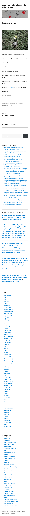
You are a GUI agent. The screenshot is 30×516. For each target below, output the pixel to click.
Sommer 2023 (8, 487)
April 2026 (7, 303)
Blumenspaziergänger (10, 442)
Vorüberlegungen (9, 493)
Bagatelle (11, 87)
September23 (8, 485)
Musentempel (8, 471)
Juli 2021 (6, 412)
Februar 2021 (7, 422)
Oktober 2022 (8, 385)
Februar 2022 (8, 402)
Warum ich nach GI (9, 495)
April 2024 (7, 350)
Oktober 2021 (8, 406)
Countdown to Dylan (10, 448)
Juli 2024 (6, 344)
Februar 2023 (7, 377)
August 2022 (7, 389)
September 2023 (8, 365)
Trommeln (7, 489)
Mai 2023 (6, 371)
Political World (8, 477)
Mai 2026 (6, 301)
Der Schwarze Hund (9, 456)
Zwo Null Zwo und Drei (10, 505)
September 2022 (8, 387)
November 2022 (8, 383)
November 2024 (8, 336)
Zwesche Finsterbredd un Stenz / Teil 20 (12, 200)
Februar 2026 (8, 307)
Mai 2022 (6, 395)
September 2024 (8, 340)
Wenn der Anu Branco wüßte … (13, 219)
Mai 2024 (6, 348)
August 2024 (7, 342)
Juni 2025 (6, 322)
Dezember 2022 (8, 381)
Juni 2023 (6, 369)
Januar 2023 (7, 379)
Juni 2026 (6, 299)
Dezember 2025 (8, 309)
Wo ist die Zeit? (8, 497)
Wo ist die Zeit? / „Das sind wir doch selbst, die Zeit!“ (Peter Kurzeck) (13, 267)
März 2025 (7, 328)
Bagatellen (5, 105)
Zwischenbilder (8, 503)
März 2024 (7, 352)
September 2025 (8, 315)
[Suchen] (25, 136)
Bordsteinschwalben (10, 444)
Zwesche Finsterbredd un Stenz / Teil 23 (12, 199)
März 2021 (7, 420)
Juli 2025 (6, 320)
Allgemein (7, 438)
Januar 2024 (7, 357)
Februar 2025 (8, 330)
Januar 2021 (7, 424)
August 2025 (7, 318)
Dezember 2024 (8, 334)
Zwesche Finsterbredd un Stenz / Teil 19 (12, 204)
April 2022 (7, 398)
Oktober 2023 (8, 363)
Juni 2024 (6, 346)
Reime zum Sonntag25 (10, 483)
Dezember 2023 (8, 359)
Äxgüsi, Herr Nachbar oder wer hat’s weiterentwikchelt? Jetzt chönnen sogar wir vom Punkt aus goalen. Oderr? (14, 185)
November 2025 (8, 311)
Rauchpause (7, 479)
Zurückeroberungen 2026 (11, 501)
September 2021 (8, 408)
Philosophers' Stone (10, 475)
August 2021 (7, 410)
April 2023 (7, 373)
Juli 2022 (6, 391)
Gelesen (6, 460)
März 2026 (7, 305)
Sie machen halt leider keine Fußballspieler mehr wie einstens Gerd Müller (14, 250)
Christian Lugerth (8, 103)
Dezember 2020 (8, 426)
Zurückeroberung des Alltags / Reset (11, 166)
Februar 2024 (8, 354)
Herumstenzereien (9, 464)
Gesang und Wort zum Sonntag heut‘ (12, 156)
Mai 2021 (6, 416)
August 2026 (7, 295)
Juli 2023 (6, 367)
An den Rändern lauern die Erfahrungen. (11, 511)
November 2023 (8, 361)
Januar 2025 (7, 332)
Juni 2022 (6, 393)
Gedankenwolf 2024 (9, 458)
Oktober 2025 (8, 313)
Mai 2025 (6, 324)
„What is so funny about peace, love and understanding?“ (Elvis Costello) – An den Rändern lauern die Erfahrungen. (14, 277)
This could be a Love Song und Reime (12, 154)
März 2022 (7, 400)
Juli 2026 (6, 297)
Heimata (10, 105)
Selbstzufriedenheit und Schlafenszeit (12, 161)
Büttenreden (7, 446)
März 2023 (7, 375)
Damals (6, 450)
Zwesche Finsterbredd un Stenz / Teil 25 (12, 159)
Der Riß (6, 454)
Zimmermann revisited (10, 499)
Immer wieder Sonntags (11, 467)
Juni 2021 (6, 414)
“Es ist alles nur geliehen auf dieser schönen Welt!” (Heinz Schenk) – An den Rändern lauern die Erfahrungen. (14, 246)
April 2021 (7, 418)
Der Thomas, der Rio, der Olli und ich (12, 164)
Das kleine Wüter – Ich (10, 452)
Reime (5, 481)
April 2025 (7, 326)
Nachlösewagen (8, 473)
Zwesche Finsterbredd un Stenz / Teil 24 (12, 163)
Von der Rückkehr (9, 491)
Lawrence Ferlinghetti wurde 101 (11, 281)
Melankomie (7, 469)
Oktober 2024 (8, 338)
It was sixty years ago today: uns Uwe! (12, 158)
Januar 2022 (7, 404)
